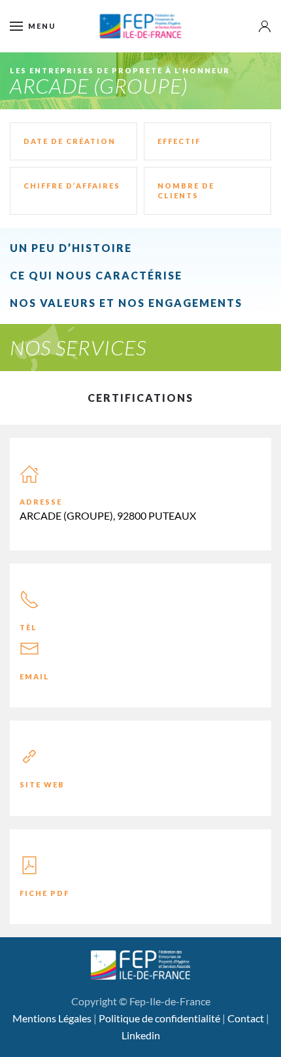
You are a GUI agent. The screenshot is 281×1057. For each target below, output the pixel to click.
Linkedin (141, 1035)
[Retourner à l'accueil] (140, 26)
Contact (245, 1018)
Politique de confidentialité (159, 1018)
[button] (33, 26)
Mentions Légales (51, 1018)
